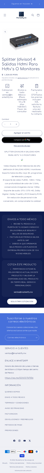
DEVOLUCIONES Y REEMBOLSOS (19, 419)
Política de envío (31, 467)
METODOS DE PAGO (13, 425)
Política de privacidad (34, 463)
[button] (5, 15)
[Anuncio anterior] (4, 4)
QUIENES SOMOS (12, 392)
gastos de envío (23, 77)
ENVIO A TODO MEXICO (15, 397)
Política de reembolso (17, 463)
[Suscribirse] (36, 337)
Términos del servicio (16, 467)
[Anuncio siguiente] (39, 4)
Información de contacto (23, 470)
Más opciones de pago (22, 146)
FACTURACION (11, 414)
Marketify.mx (20, 460)
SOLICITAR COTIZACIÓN (22, 301)
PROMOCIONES (11, 430)
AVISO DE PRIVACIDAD (14, 408)
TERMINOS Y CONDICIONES (17, 403)
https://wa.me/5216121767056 (19, 378)
